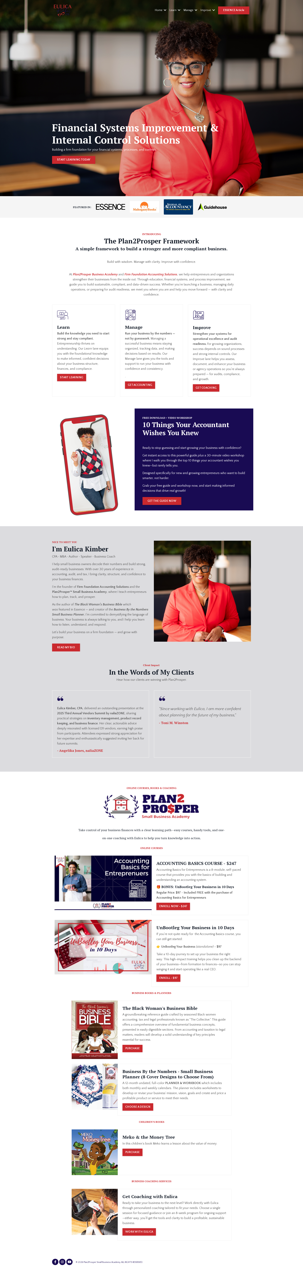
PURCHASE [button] (132, 1048)
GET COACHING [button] (206, 387)
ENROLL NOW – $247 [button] (173, 906)
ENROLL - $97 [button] (168, 978)
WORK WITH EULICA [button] (139, 1231)
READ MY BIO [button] (66, 647)
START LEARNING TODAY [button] (73, 159)
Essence (79, 609)
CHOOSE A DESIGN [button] (137, 1106)
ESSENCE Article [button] (233, 10)
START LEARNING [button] (71, 377)
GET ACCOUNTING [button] (140, 385)
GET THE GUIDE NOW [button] (162, 501)
